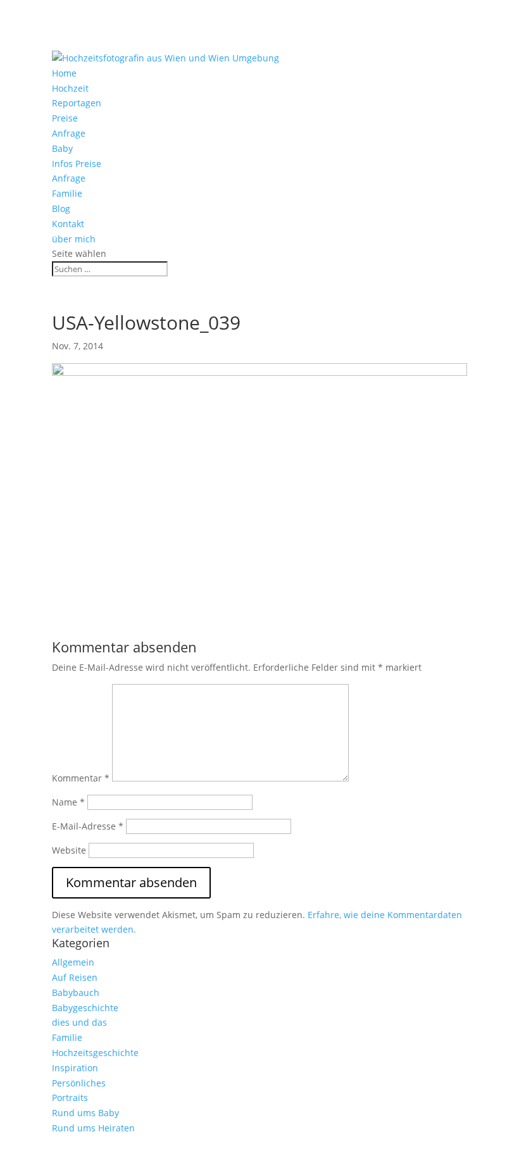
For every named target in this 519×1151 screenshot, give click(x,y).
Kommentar (80, 778)
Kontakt (68, 224)
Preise (65, 118)
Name (68, 802)
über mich (74, 239)
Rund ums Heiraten (93, 1128)
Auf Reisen (74, 977)
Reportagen (76, 103)
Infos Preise (76, 164)
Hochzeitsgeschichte (95, 1053)
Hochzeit (70, 88)
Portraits (70, 1098)
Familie (67, 193)
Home (64, 73)
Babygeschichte (85, 1008)
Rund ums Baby (85, 1113)
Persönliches (79, 1083)
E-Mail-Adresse (87, 826)
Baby (62, 148)
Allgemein (73, 962)
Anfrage (68, 133)
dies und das (79, 1022)
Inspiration (75, 1068)
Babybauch (75, 992)
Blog (61, 208)
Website (69, 850)
